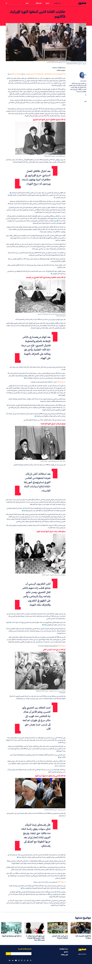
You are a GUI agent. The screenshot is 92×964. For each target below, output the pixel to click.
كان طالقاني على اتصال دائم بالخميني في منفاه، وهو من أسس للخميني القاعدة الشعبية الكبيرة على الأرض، (38, 192)
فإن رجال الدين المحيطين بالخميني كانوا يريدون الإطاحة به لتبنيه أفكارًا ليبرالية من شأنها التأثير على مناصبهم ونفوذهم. (36, 509)
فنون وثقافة (38, 3)
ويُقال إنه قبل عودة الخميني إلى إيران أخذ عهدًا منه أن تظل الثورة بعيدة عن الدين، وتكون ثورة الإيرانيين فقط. (35, 623)
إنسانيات (54, 67)
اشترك (8, 953)
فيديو (27, 3)
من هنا (23, 74)
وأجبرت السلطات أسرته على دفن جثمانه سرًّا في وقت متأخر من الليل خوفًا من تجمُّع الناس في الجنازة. (35, 414)
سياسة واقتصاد (57, 3)
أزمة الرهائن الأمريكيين (24, 516)
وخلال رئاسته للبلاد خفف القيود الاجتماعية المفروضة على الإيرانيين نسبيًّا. (41, 888)
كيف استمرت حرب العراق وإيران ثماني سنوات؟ (45, 882)
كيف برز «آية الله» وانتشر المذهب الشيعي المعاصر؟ (43, 382)
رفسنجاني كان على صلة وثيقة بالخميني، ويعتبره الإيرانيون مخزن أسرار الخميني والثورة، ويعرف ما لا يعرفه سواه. (36, 856)
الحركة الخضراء (56, 894)
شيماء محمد (83, 81)
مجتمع (47, 3)
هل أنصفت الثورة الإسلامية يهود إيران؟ (47, 645)
